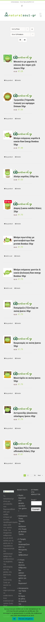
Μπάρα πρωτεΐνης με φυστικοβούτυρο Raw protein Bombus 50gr (24, 240)
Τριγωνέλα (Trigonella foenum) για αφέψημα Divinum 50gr (24, 103)
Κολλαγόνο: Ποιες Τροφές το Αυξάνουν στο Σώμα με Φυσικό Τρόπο (22, 525)
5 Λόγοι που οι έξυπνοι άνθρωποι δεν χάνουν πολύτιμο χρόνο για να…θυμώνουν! (22, 571)
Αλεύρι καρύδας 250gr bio (26, 176)
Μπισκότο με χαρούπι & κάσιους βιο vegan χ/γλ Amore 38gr (25, 64)
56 (35, 475)
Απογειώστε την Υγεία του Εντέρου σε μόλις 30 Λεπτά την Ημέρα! (22, 597)
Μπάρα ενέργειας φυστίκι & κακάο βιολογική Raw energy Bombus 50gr (27, 272)
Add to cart (9, 256)
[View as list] (24, 40)
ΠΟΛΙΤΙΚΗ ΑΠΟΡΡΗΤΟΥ (27, 2)
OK (14, 619)
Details (18, 80)
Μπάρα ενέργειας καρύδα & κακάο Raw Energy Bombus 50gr (27, 141)
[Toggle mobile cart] (41, 16)
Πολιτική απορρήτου (26, 619)
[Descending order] (32, 29)
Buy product (9, 80)
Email (34, 500)
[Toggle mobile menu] (40, 14)
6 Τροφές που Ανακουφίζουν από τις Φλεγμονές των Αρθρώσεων (22, 547)
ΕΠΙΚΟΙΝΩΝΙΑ (15, 2)
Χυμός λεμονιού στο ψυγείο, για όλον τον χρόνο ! (22, 503)
